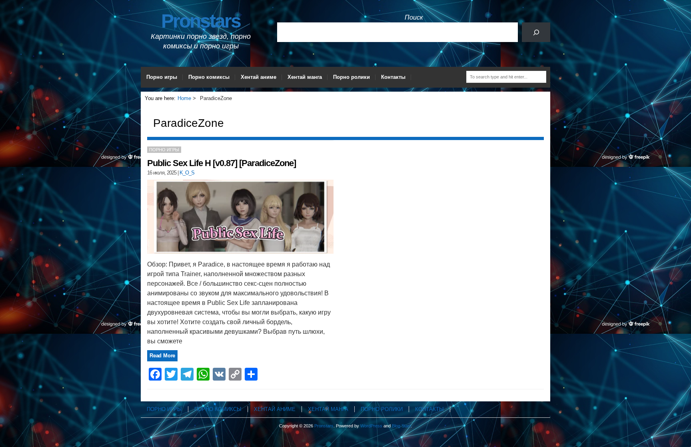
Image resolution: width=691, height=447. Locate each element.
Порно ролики (351, 77)
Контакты (393, 77)
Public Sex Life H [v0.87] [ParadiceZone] (221, 163)
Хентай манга (305, 77)
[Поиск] (536, 32)
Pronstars (200, 21)
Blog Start (401, 425)
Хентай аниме (258, 77)
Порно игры (161, 77)
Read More (162, 356)
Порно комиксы (209, 77)
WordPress (371, 425)
